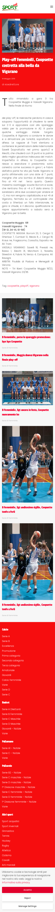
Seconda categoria (13, 660)
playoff (24, 285)
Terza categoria (11, 665)
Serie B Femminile (12, 714)
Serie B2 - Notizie (11, 772)
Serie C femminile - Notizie (17, 792)
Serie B (6, 641)
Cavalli (5, 860)
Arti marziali (8, 865)
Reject (27, 898)
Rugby (5, 845)
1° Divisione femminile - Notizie (19, 801)
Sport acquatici (10, 821)
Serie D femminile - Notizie (17, 797)
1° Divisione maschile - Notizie (18, 787)
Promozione (8, 650)
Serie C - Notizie (11, 753)
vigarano (34, 285)
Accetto (27, 889)
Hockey (6, 840)
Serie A (6, 636)
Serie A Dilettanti (11, 709)
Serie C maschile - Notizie (16, 777)
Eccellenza (8, 646)
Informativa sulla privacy (16, 882)
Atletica (6, 850)
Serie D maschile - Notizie (16, 782)
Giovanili (6, 675)
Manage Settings (28, 906)
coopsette (13, 285)
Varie (5, 684)
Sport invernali (10, 826)
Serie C (6, 694)
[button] (51, 6)
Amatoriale (8, 670)
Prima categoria (11, 655)
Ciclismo (6, 855)
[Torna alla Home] (10, 6)
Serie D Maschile (11, 723)
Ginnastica (8, 831)
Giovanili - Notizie (11, 728)
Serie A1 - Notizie (11, 748)
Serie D (6, 689)
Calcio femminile (11, 680)
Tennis (5, 835)
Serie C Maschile (11, 719)
